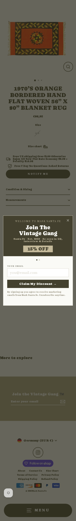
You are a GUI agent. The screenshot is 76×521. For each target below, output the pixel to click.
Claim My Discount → (38, 284)
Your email (15, 266)
